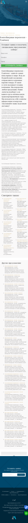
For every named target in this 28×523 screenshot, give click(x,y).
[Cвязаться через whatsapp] (26, 513)
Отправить (21, 474)
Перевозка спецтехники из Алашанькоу (14, 510)
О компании (5, 491)
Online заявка (5, 494)
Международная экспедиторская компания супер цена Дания (14, 508)
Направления (20, 491)
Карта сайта (11, 512)
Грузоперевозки (14, 492)
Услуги (12, 491)
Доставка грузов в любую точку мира (14, 505)
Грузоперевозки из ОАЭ (14, 503)
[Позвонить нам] (26, 507)
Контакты (13, 494)
